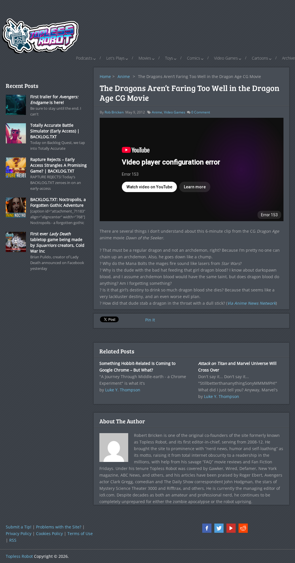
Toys (169, 58)
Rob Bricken (114, 112)
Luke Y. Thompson (122, 390)
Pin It (150, 320)
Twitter (219, 528)
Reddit (243, 528)
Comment (200, 112)
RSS (12, 540)
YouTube (231, 528)
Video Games (226, 58)
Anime (124, 76)
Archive (288, 58)
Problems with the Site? (58, 527)
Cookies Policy (49, 533)
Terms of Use (80, 533)
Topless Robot (19, 556)
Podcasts (84, 58)
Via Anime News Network (251, 303)
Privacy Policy (18, 533)
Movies (145, 58)
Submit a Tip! (18, 527)
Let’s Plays (115, 58)
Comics (193, 58)
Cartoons (260, 58)
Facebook (206, 528)
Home (105, 76)
